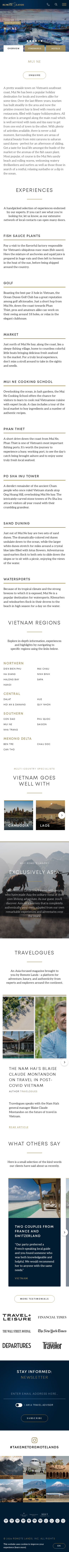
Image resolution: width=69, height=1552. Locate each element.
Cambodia (18, 825)
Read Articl (18, 1127)
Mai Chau (43, 668)
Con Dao (9, 719)
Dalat (7, 699)
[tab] (13, 48)
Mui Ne (8, 724)
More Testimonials (34, 1299)
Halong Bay (11, 679)
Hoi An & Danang (15, 704)
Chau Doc (44, 744)
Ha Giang (10, 674)
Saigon (42, 724)
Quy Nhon (44, 704)
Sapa (40, 679)
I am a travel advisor (38, 1405)
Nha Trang (11, 729)
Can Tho (9, 749)
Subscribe (34, 1418)
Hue (39, 699)
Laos (45, 825)
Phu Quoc (44, 719)
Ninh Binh (43, 674)
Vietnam (21, 1278)
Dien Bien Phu (13, 668)
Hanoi (8, 684)
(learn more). (20, 1547)
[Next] (61, 815)
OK (59, 1546)
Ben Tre (9, 744)
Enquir (34, 75)
